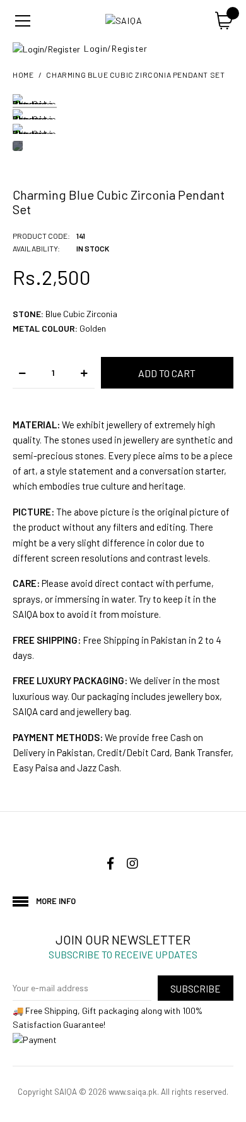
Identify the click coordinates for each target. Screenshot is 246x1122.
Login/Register (116, 48)
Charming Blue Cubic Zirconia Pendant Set (135, 74)
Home (23, 74)
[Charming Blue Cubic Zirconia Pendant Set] (35, 101)
